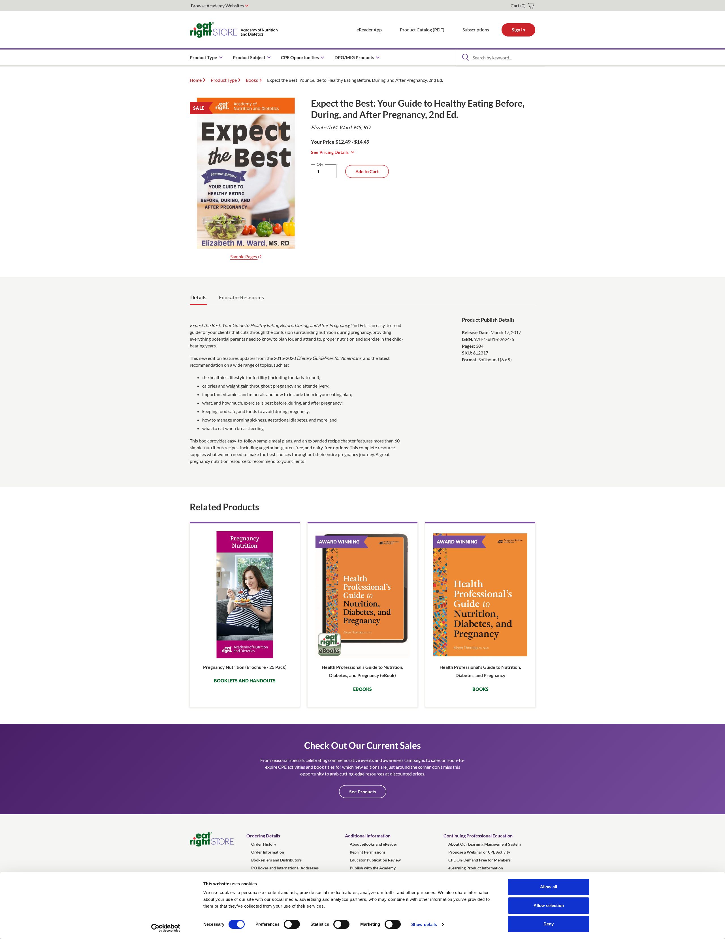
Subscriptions (475, 29)
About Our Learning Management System (484, 844)
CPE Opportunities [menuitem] (300, 57)
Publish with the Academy (372, 867)
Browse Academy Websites (217, 5)
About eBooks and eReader (373, 844)
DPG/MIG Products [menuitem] (354, 57)
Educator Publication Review (375, 860)
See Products (362, 791)
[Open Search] (465, 57)
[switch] (292, 924)
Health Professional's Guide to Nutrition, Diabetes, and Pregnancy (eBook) (362, 671)
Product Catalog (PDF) (422, 29)
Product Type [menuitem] (203, 57)
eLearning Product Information (475, 867)
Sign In (518, 29)
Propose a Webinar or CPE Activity (479, 852)
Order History (263, 844)
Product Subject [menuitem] (249, 57)
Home (196, 80)
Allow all (548, 886)
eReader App (369, 29)
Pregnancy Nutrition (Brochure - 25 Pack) (245, 667)
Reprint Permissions (367, 852)
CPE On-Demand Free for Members (479, 860)
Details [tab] (198, 297)
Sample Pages (244, 256)
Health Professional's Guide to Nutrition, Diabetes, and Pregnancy (480, 671)
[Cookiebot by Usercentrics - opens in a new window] (166, 928)
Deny (548, 923)
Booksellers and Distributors (276, 860)
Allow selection (549, 905)
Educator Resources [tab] (241, 297)
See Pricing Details (330, 152)
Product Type (224, 80)
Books (252, 80)
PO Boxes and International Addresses (284, 867)
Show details (424, 924)
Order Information (267, 852)
